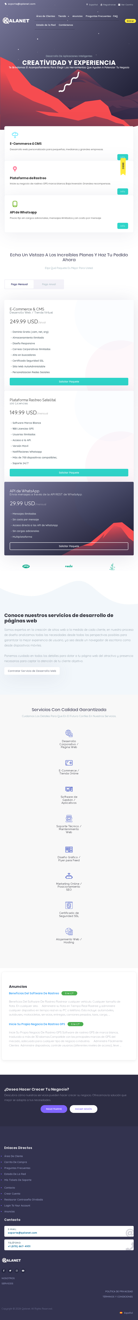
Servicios (7, 1283)
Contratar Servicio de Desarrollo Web (32, 671)
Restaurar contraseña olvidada (23, 1199)
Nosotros (8, 1278)
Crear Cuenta (12, 1193)
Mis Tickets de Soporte (17, 1180)
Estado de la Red (46, 24)
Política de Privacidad (119, 1291)
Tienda (62, 16)
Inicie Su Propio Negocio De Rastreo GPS (37, 1024)
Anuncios (77, 16)
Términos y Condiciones (118, 1296)
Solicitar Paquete (69, 381)
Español (128, 1312)
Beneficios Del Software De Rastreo (34, 993)
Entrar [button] (130, 20)
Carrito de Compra (15, 1162)
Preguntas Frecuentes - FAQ (102, 16)
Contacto (9, 1187)
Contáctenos (66, 24)
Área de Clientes (45, 16)
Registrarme (54, 1108)
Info (122, 157)
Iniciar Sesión (83, 1108)
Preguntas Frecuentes (17, 1168)
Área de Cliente (13, 1156)
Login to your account (17, 1205)
